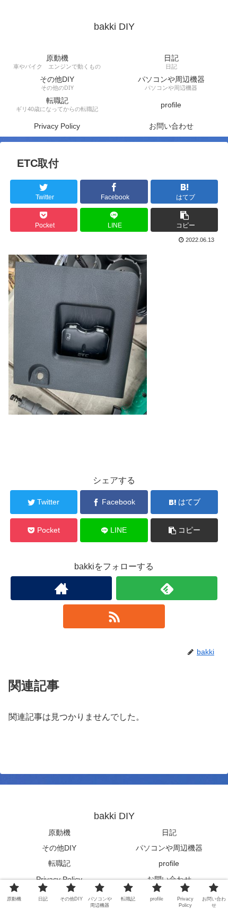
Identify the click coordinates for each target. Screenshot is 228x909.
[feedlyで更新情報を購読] (166, 588)
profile (169, 863)
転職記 (59, 863)
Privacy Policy (59, 879)
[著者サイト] (61, 588)
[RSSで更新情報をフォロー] (113, 616)
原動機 (59, 832)
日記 (169, 832)
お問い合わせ (169, 879)
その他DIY (59, 848)
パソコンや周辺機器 (169, 848)
